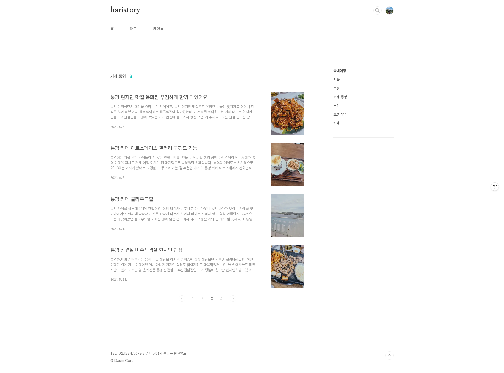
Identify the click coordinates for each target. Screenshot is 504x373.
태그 (133, 28)
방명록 (158, 28)
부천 (336, 88)
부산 (336, 106)
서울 (336, 80)
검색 (377, 10)
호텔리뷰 (339, 114)
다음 (233, 298)
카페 (336, 123)
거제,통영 (340, 97)
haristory (125, 10)
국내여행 (339, 71)
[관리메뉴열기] (495, 187)
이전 (182, 298)
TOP (389, 355)
